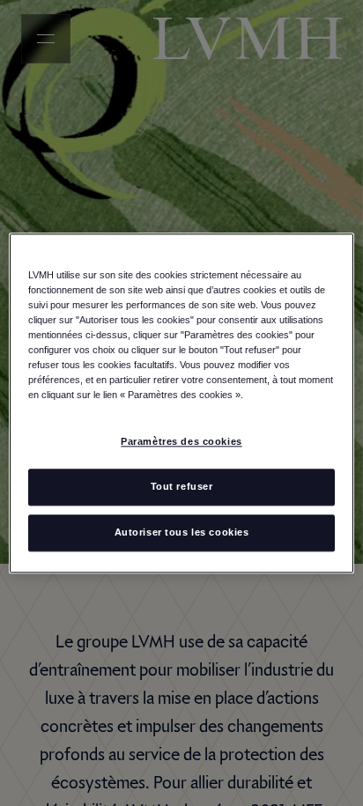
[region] (181, 403)
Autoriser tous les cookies (182, 532)
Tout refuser (182, 486)
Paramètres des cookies (181, 441)
